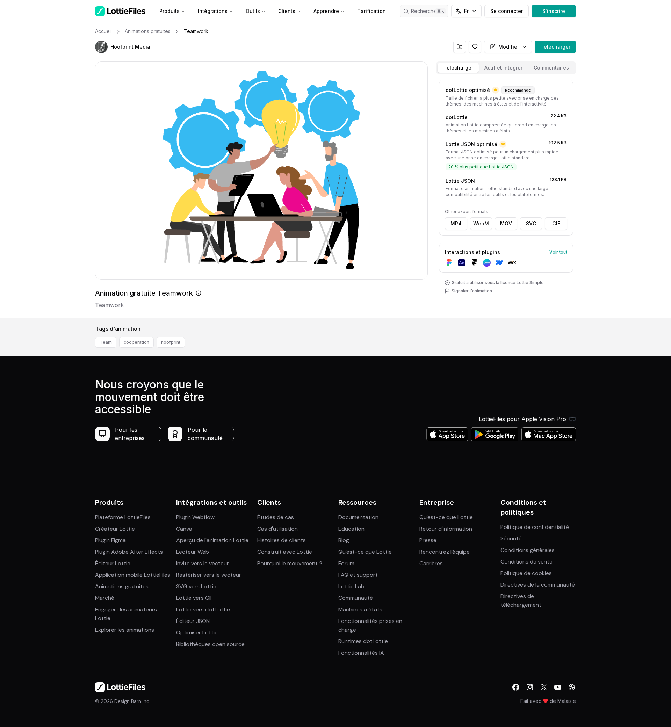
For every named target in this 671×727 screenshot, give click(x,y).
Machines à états (360, 609)
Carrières (431, 563)
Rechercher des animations (429, 11)
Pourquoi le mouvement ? (289, 563)
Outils (253, 11)
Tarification (371, 11)
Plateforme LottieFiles (123, 517)
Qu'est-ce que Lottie (365, 551)
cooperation (136, 342)
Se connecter (506, 11)
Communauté (355, 598)
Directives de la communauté (537, 584)
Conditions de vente (526, 561)
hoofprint (170, 342)
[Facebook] (516, 687)
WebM (481, 223)
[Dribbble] (572, 687)
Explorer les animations (124, 629)
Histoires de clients (281, 540)
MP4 (456, 223)
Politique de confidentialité (534, 527)
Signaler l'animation (472, 290)
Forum (346, 563)
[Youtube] (558, 687)
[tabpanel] (506, 197)
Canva (184, 528)
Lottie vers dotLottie (203, 609)
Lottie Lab (351, 586)
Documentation (358, 517)
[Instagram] (530, 687)
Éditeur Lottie (112, 563)
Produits (169, 11)
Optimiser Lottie (197, 632)
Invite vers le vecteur (202, 563)
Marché (104, 598)
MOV (506, 223)
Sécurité (511, 538)
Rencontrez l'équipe (444, 551)
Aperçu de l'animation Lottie (212, 540)
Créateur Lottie (115, 528)
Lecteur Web (192, 551)
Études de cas (275, 517)
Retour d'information (445, 528)
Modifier (508, 47)
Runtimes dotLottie (363, 641)
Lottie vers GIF (194, 598)
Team (106, 342)
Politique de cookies (526, 573)
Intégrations (213, 11)
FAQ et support (358, 575)
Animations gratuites (122, 586)
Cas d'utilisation (277, 528)
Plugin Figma (110, 540)
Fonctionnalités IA (361, 652)
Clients (286, 11)
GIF (556, 223)
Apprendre (326, 11)
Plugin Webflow (195, 517)
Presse (427, 540)
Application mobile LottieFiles (132, 575)
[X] (544, 687)
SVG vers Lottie (196, 586)
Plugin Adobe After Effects (129, 551)
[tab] (458, 68)
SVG (531, 223)
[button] (101, 47)
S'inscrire (553, 11)
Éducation (351, 528)
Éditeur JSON (193, 621)
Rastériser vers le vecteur (208, 575)
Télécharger (555, 47)
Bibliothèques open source (210, 644)
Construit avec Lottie (284, 551)
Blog (343, 540)
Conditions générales (527, 550)
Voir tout (558, 252)
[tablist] (506, 67)
